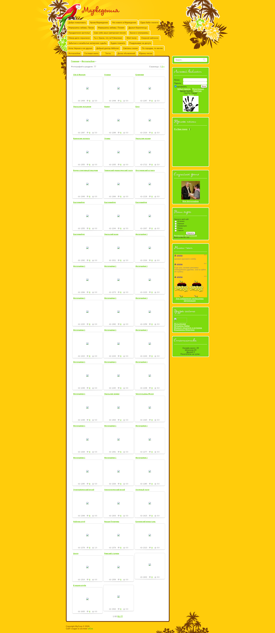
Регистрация (198, 89)
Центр (75, 554)
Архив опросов (191, 236)
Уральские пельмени (82, 107)
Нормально (182, 226)
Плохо (180, 228)
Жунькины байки (182, 326)
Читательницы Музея (144, 394)
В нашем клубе (79, 585)
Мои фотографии (190, 201)
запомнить (182, 86)
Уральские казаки (143, 139)
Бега (137, 107)
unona (151, 250)
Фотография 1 (141, 234)
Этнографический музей (83, 490)
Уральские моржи (111, 394)
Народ (107, 107)
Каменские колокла (81, 139)
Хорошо (180, 224)
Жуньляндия (180, 324)
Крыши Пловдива (111, 522)
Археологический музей (114, 490)
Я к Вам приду (180, 129)
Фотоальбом (88, 61)
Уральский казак (111, 234)
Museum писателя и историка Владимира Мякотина (188, 329)
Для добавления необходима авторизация (190, 299)
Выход (191, 95)
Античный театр (142, 490)
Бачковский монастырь (145, 522)
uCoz (90, 628)
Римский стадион (111, 554)
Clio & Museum (79, 75)
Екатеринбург (79, 202)
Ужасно (180, 230)
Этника (107, 139)
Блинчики (139, 75)
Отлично (180, 221)
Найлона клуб (79, 522)
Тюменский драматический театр (118, 170)
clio (88, 94)
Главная (75, 61)
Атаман (107, 75)
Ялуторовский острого (145, 170)
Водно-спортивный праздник (85, 170)
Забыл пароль (183, 89)
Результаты (178, 236)
